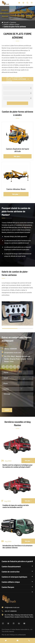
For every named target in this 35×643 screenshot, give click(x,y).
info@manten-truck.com (12, 352)
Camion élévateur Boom (16, 189)
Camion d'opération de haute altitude (17, 150)
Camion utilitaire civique (11, 24)
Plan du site (5, 635)
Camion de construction (11, 572)
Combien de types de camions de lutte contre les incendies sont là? (16, 506)
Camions (13, 22)
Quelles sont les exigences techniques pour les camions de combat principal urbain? (17, 466)
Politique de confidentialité (18, 635)
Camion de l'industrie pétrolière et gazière (17, 561)
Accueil (6, 22)
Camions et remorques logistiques (14, 577)
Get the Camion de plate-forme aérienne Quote (17, 79)
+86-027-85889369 (10, 349)
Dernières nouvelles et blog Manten (18, 423)
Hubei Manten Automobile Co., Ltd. (22, 629)
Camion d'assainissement (11, 566)
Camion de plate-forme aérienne (15, 27)
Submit (7, 410)
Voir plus (17, 156)
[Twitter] (6, 640)
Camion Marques (8, 587)
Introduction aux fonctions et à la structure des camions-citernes (17, 546)
